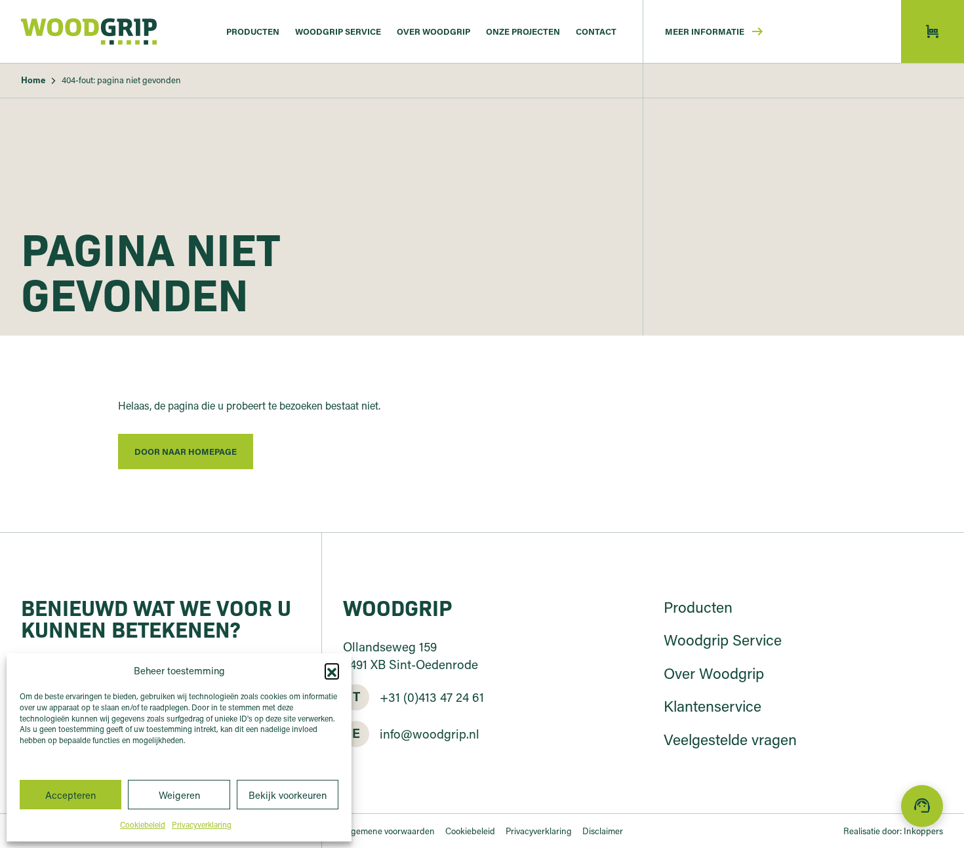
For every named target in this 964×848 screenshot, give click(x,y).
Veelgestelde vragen (730, 739)
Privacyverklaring (201, 824)
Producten (252, 31)
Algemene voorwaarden (389, 830)
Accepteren (70, 794)
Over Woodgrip (433, 31)
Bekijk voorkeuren (288, 794)
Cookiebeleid (142, 824)
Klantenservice (712, 706)
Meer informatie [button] (715, 31)
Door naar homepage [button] (185, 451)
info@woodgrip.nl (429, 733)
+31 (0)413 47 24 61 (432, 696)
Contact (596, 31)
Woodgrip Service (338, 31)
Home (33, 80)
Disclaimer (602, 830)
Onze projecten (523, 31)
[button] (331, 670)
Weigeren (179, 794)
